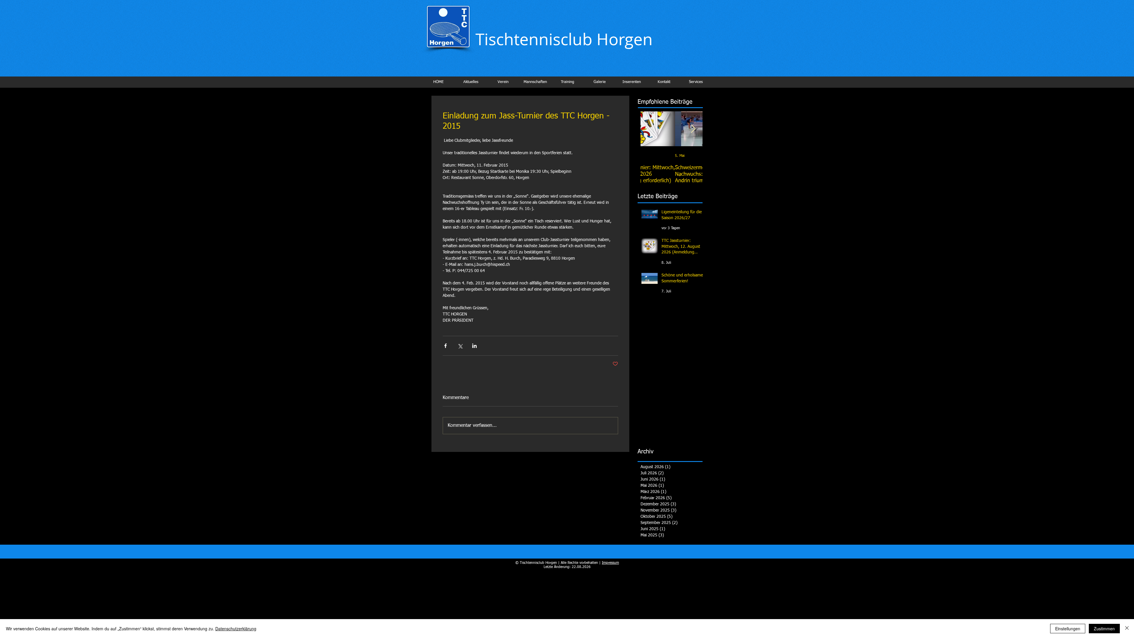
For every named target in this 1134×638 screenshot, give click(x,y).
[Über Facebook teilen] (445, 346)
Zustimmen (1104, 629)
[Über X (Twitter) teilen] (460, 346)
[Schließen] (1126, 628)
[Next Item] (693, 129)
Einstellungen (1067, 629)
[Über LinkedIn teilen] (474, 346)
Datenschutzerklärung (235, 629)
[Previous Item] (650, 129)
